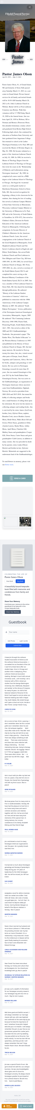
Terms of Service (22, 1101)
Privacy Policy (12, 1101)
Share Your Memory (12, 612)
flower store (9, 464)
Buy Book (20, 581)
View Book (9, 581)
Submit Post (17, 645)
